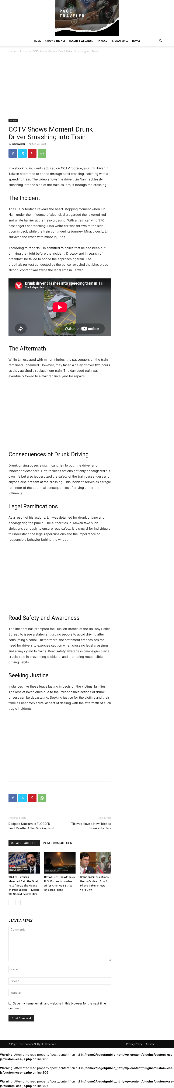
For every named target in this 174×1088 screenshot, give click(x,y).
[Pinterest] (32, 153)
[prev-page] (11, 902)
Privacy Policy (134, 1044)
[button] (160, 41)
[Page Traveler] (87, 18)
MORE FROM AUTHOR (57, 843)
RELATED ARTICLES (24, 843)
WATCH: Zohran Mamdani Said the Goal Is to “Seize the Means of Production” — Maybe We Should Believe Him (23, 885)
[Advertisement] (59, 87)
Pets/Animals (119, 40)
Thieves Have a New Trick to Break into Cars (91, 826)
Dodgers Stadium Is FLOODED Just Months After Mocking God (31, 826)
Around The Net (55, 40)
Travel (136, 40)
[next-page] (18, 902)
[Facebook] (12, 153)
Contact (150, 1044)
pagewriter (18, 143)
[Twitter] (22, 153)
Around (24, 51)
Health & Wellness (81, 40)
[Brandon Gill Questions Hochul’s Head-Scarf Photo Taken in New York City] (95, 862)
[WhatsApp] (42, 153)
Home (37, 40)
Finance (102, 40)
